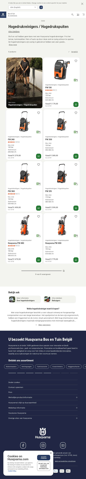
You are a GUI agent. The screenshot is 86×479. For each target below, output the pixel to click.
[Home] (3, 15)
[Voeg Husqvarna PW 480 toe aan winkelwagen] (38, 259)
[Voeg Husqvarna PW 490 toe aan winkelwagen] (75, 259)
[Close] (51, 453)
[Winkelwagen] (78, 14)
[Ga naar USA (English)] (41, 7)
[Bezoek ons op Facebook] (23, 445)
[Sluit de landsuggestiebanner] (82, 3)
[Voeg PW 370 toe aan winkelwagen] (75, 208)
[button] (76, 61)
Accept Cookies (44, 457)
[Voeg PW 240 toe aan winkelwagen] (38, 156)
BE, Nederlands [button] (12, 15)
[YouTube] (63, 445)
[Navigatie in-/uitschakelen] (83, 14)
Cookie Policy (12, 471)
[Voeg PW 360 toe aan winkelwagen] (38, 208)
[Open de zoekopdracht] (72, 14)
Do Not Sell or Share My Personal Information (43, 466)
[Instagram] (43, 445)
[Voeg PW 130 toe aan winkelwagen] (75, 104)
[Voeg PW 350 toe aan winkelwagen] (75, 156)
